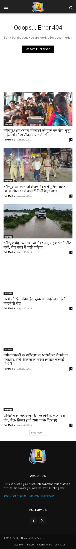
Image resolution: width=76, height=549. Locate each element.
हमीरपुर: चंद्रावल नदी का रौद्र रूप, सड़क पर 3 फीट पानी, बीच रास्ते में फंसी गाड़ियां (37, 245)
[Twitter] (42, 520)
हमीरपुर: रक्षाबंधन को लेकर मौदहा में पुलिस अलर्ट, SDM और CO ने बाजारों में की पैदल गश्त (35, 189)
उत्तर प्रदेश (8, 124)
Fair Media (9, 139)
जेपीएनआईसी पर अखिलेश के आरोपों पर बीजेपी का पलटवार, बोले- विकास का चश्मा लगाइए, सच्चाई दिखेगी (36, 359)
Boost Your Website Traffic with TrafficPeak (29, 495)
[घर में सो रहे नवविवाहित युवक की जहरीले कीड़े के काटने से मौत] (38, 277)
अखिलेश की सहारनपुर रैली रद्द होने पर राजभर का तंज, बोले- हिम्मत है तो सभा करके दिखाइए (35, 418)
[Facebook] (33, 520)
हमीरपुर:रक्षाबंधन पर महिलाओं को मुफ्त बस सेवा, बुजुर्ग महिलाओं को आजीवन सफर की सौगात (37, 132)
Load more (36, 432)
